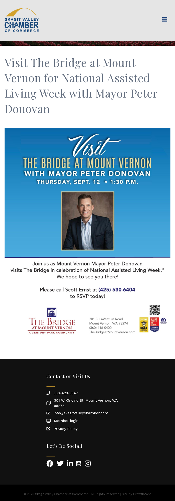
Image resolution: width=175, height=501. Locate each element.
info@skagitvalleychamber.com (81, 413)
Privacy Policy (65, 429)
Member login (66, 421)
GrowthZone (142, 494)
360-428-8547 (66, 393)
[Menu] (164, 20)
